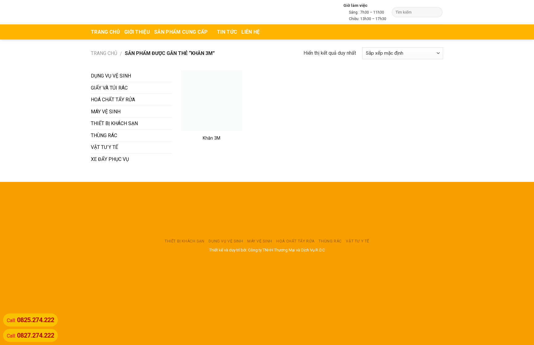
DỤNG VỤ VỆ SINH (111, 76)
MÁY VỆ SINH (106, 112)
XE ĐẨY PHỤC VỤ (110, 159)
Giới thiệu (137, 32)
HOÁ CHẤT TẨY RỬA (113, 100)
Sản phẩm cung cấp (181, 32)
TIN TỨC (227, 32)
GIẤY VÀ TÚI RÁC (109, 88)
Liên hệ (250, 32)
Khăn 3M (211, 138)
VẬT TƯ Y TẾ (104, 147)
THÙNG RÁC (104, 135)
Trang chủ (104, 53)
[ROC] (115, 12)
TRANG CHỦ (105, 32)
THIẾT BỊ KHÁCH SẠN (114, 123)
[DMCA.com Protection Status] (267, 210)
